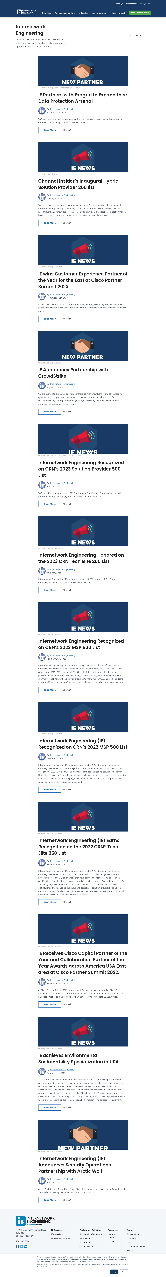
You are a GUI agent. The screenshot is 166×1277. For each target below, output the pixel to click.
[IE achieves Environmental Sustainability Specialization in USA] (83, 1031)
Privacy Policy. (90, 1261)
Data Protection (61, 88)
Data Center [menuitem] (85, 1242)
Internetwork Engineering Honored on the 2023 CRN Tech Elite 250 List (81, 558)
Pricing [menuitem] (113, 13)
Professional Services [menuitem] (60, 1238)
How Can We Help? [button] (140, 12)
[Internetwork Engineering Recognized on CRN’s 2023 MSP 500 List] (83, 617)
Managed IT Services (72, 456)
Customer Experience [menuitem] (136, 1246)
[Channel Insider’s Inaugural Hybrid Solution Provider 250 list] (83, 157)
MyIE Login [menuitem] (119, 3)
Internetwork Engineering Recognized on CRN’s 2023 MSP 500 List (81, 644)
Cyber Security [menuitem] (86, 1246)
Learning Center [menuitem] (99, 13)
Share (66, 130)
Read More (49, 130)
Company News (45, 88)
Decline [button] (124, 1272)
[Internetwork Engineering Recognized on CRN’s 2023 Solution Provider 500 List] (83, 439)
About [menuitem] (122, 13)
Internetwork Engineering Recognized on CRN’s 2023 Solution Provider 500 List (81, 468)
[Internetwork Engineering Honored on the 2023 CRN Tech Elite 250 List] (83, 531)
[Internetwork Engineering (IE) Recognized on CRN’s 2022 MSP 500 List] (83, 717)
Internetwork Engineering (62, 109)
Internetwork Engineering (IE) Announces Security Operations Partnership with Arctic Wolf (74, 1164)
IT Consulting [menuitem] (57, 1234)
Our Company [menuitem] (133, 1234)
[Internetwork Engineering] (42, 111)
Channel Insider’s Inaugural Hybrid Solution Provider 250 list (78, 184)
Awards (57, 174)
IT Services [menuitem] (46, 13)
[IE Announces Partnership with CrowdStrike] (83, 346)
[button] (148, 3)
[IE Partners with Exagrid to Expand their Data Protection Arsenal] (83, 71)
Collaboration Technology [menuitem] (91, 1234)
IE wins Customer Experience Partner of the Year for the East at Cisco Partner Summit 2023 (82, 280)
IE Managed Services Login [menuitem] (136, 3)
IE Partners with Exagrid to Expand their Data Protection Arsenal (82, 98)
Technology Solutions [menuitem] (65, 13)
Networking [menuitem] (84, 1238)
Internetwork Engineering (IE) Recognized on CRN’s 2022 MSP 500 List (82, 744)
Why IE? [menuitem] (130, 1242)
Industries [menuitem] (83, 13)
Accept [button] (114, 1272)
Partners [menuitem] (130, 1250)
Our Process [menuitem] (132, 1238)
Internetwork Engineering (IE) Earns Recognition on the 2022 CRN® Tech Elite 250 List (78, 846)
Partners (75, 88)
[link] (17, 1246)
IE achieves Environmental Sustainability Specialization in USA (78, 1058)
